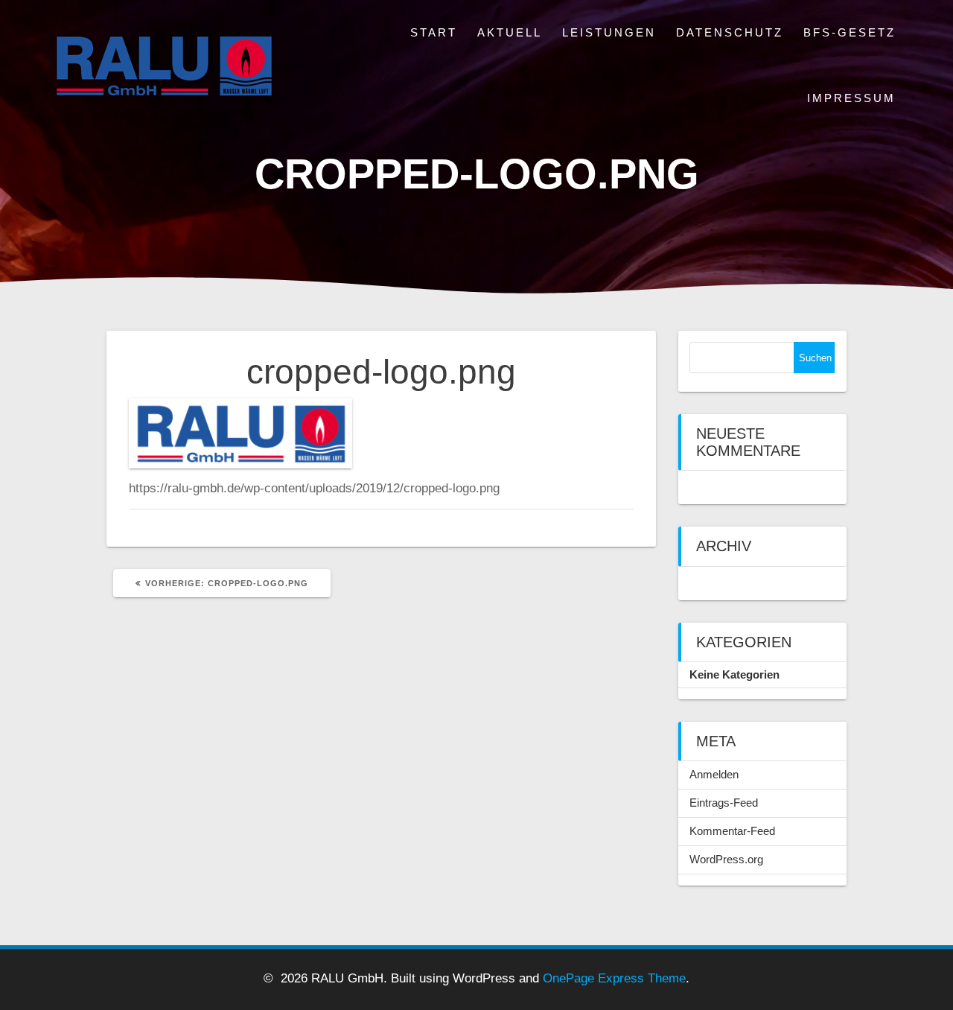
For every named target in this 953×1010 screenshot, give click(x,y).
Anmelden (714, 774)
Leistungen (609, 32)
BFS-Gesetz (849, 32)
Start (433, 32)
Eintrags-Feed (723, 802)
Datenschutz (729, 32)
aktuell (509, 32)
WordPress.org (726, 859)
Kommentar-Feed (732, 831)
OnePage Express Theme (614, 978)
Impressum (851, 98)
